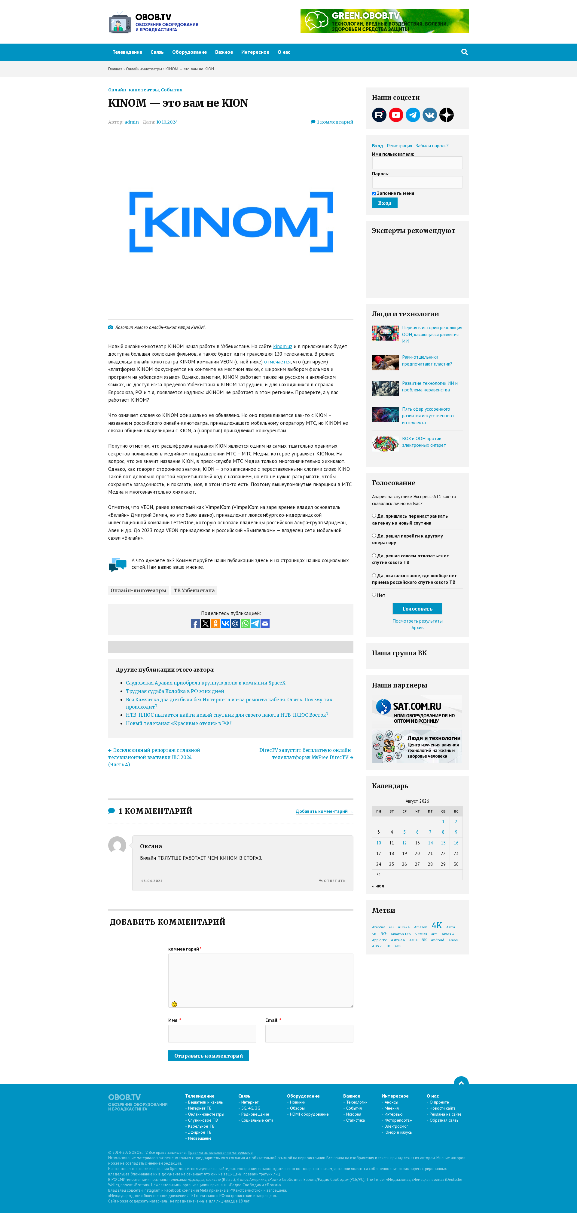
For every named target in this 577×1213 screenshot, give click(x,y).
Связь (157, 52)
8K (424, 940)
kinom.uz (282, 346)
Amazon (420, 927)
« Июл (378, 886)
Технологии (357, 1102)
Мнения (392, 1108)
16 (456, 843)
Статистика (355, 1120)
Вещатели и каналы (206, 1102)
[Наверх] (461, 1083)
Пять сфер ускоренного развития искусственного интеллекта (428, 415)
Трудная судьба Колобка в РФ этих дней (175, 691)
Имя (174, 1020)
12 (404, 843)
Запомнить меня (395, 193)
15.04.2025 (152, 880)
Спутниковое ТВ (203, 1120)
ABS (398, 946)
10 (378, 843)
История (353, 1114)
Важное (224, 52)
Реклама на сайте (446, 1114)
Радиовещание (255, 1114)
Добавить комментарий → (324, 811)
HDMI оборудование (309, 1114)
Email (273, 1020)
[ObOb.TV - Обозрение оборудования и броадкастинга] (153, 22)
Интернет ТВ (200, 1108)
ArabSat (378, 927)
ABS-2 (377, 946)
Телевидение (127, 52)
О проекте (439, 1102)
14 (430, 843)
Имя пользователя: (393, 154)
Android (437, 940)
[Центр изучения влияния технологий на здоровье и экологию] (385, 31)
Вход (377, 145)
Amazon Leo (401, 934)
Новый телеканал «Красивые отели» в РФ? (178, 723)
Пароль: (380, 173)
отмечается (277, 361)
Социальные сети (257, 1120)
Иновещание (200, 1138)
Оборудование (189, 52)
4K (437, 925)
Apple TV (379, 940)
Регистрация (399, 145)
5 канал (421, 934)
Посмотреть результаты (417, 621)
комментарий (185, 948)
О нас (284, 52)
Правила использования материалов (220, 1152)
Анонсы (391, 1102)
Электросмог (396, 1126)
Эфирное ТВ (200, 1132)
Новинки (297, 1102)
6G (391, 927)
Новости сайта (443, 1108)
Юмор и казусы (399, 1132)
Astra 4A (398, 940)
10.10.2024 (167, 122)
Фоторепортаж (398, 1120)
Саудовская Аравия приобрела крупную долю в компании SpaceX (205, 683)
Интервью (394, 1114)
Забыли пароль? (432, 145)
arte (434, 934)
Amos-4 (448, 934)
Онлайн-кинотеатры (133, 90)
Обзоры (297, 1108)
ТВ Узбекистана (194, 590)
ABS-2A (404, 927)
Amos (453, 940)
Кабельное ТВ (201, 1126)
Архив (417, 627)
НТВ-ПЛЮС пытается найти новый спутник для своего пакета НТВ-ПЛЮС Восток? (227, 715)
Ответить (335, 880)
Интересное (255, 52)
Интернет (249, 1102)
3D (388, 946)
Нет (381, 595)
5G (383, 933)
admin (131, 122)
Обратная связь (444, 1120)
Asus (413, 940)
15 (443, 843)
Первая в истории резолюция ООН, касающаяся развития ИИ (432, 334)
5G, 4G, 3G (250, 1108)
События (171, 90)
